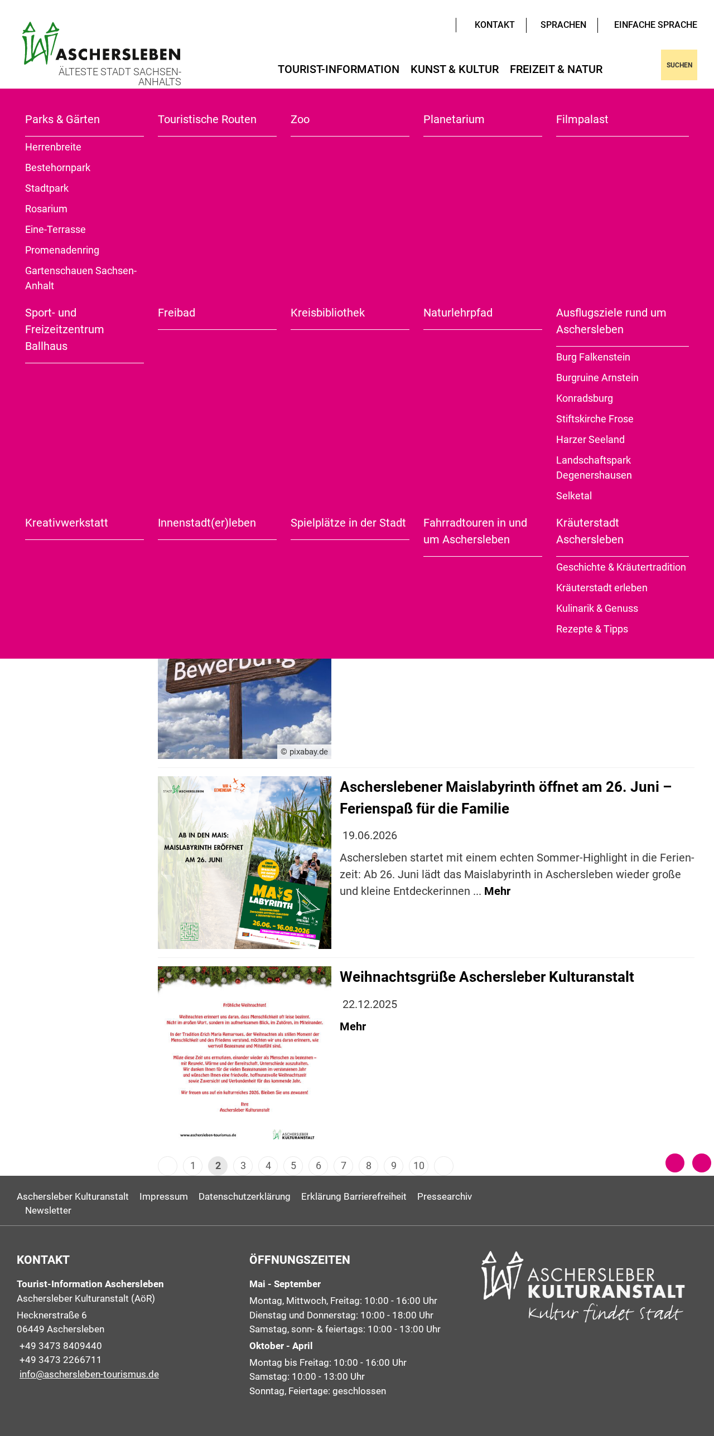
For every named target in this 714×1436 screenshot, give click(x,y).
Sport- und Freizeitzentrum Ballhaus (64, 329)
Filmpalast (582, 119)
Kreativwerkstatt (66, 522)
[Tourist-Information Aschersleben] (125, 1329)
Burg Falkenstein (593, 357)
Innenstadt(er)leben (207, 522)
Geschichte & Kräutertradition (621, 567)
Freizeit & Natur (556, 69)
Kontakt (495, 25)
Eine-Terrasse (55, 229)
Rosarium (46, 209)
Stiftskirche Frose (595, 419)
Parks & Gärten (62, 119)
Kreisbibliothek (328, 312)
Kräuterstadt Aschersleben (590, 531)
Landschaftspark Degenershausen (594, 467)
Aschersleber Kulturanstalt (73, 1196)
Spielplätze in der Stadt (348, 522)
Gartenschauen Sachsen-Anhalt (81, 278)
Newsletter (48, 1210)
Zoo (300, 119)
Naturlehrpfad (458, 312)
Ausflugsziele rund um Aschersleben (611, 321)
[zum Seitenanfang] (701, 1162)
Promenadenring (62, 250)
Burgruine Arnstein (597, 377)
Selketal (574, 496)
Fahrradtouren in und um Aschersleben (475, 531)
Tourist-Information (338, 69)
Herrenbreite (53, 147)
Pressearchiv (444, 1196)
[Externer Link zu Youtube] (425, 24)
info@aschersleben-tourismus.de (88, 1374)
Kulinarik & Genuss (597, 608)
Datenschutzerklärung (245, 1196)
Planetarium (454, 119)
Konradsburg (584, 398)
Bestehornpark (57, 167)
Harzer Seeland (590, 439)
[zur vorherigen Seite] (674, 1162)
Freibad (176, 312)
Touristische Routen (207, 119)
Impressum (163, 1196)
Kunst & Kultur (455, 69)
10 (418, 1165)
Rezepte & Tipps (592, 629)
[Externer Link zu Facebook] (433, 24)
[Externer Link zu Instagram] (442, 24)
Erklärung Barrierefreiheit (354, 1196)
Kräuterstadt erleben (602, 587)
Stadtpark (47, 188)
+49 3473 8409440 (59, 1345)
